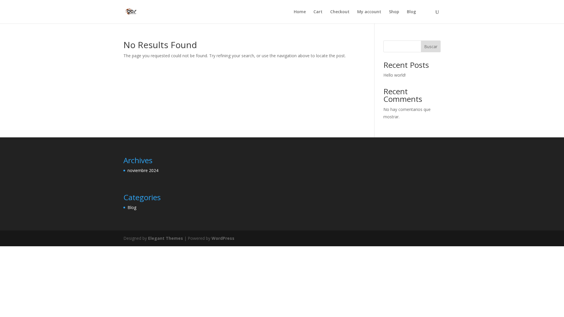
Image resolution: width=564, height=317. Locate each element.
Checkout (340, 12)
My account (369, 12)
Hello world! (394, 75)
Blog (411, 12)
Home (300, 12)
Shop (394, 12)
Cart (318, 12)
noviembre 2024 (142, 170)
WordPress (223, 238)
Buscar (430, 46)
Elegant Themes (165, 238)
